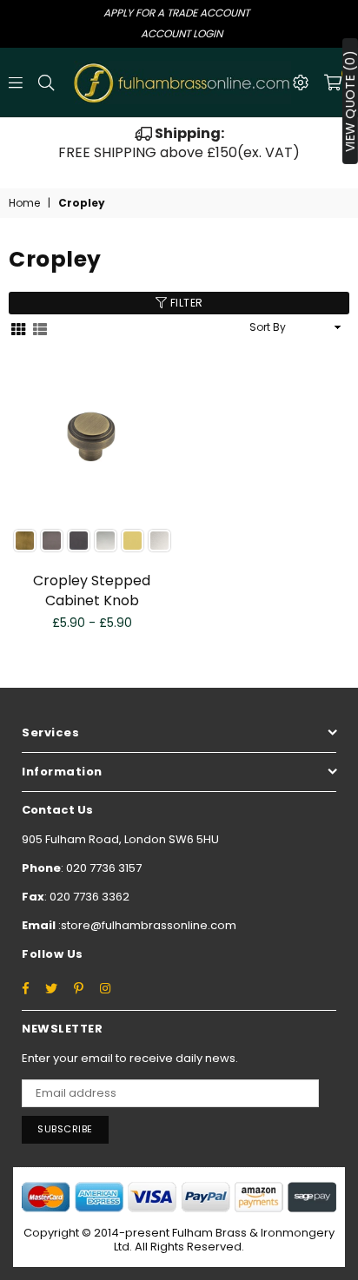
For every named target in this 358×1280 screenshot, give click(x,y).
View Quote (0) (350, 101)
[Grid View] (18, 328)
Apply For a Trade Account (176, 12)
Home (24, 203)
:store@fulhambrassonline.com (146, 925)
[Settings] (300, 82)
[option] (179, 143)
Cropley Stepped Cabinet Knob (91, 590)
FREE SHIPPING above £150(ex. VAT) (179, 142)
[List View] (40, 328)
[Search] (46, 82)
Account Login (181, 33)
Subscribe (65, 1129)
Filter (185, 302)
